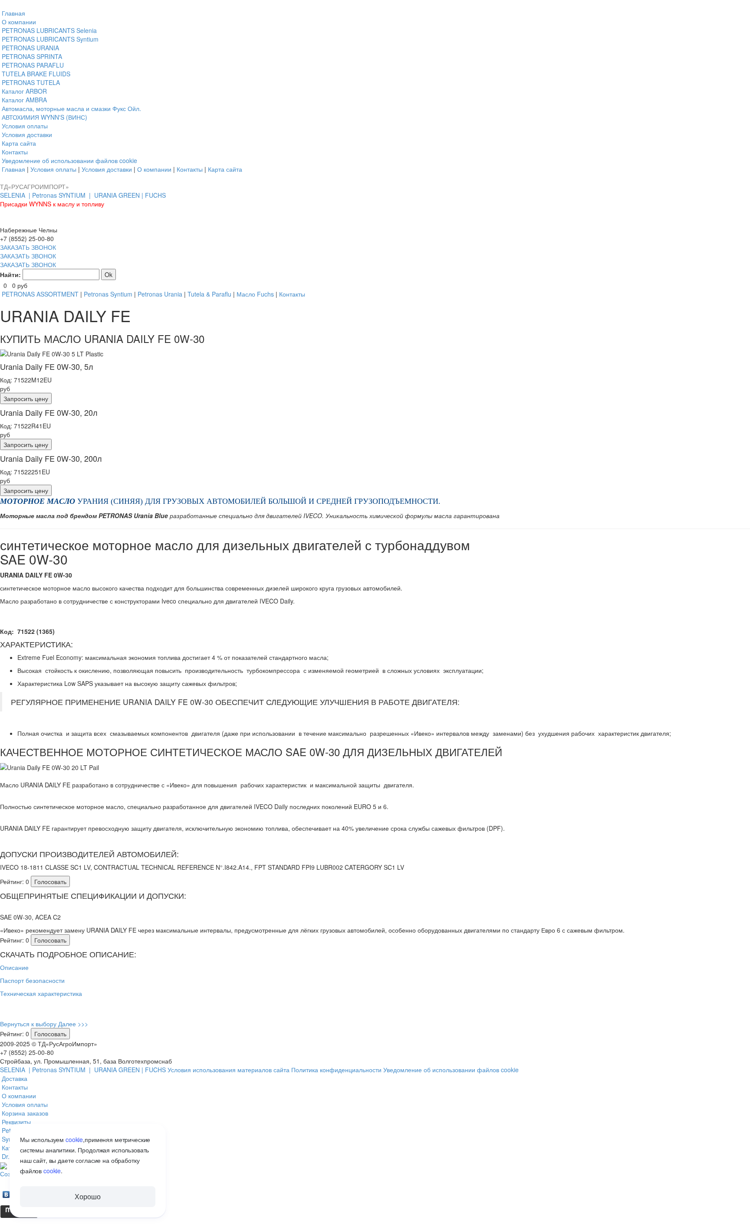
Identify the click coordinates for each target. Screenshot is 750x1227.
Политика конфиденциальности (337, 1069)
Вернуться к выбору (28, 1023)
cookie (74, 1139)
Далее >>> (73, 1023)
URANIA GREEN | (119, 195)
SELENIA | (16, 195)
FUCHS (155, 195)
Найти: (10, 274)
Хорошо (87, 1196)
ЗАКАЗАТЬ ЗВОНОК (28, 247)
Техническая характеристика (41, 993)
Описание (14, 967)
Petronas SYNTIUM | (62, 195)
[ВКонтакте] (6, 1192)
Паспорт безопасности (32, 980)
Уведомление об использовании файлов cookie (451, 1069)
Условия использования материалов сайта (229, 1069)
